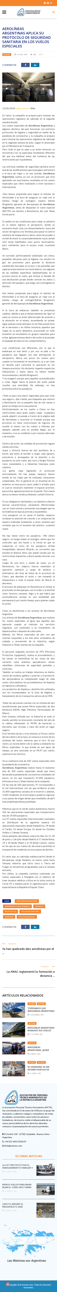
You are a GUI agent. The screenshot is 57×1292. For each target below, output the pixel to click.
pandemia (39, 906)
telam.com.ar (22, 108)
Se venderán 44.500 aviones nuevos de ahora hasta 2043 (38, 1069)
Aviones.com (27, 1285)
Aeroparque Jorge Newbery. (17, 906)
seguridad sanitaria (30, 911)
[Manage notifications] (7, 1284)
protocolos (10, 911)
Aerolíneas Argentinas (27, 901)
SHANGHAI (9, 917)
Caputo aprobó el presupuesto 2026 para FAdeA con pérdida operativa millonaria (15, 1208)
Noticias (6, 54)
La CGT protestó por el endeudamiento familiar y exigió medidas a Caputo (17, 1168)
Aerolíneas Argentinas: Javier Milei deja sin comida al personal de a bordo (41, 1051)
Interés (32, 1004)
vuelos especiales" (27, 917)
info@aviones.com (13, 1145)
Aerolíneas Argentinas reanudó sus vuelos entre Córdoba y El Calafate (41, 1031)
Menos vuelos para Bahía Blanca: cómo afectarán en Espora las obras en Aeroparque (16, 1188)
